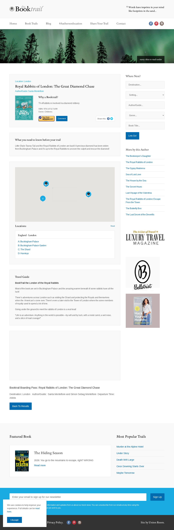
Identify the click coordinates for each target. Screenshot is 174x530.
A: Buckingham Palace (28, 241)
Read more (40, 465)
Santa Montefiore (36, 91)
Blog (48, 23)
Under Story (122, 453)
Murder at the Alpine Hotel (129, 446)
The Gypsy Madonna (135, 168)
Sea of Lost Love (133, 174)
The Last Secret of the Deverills (140, 214)
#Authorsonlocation (70, 23)
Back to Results (20, 406)
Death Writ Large (125, 459)
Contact (121, 23)
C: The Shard (24, 249)
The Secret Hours (134, 187)
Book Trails (31, 23)
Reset (113, 226)
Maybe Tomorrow (125, 473)
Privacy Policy (55, 522)
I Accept (14, 520)
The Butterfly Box (133, 208)
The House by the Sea (136, 180)
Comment (62, 118)
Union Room (156, 522)
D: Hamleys (23, 253)
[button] (46, 184)
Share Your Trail (99, 23)
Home (13, 23)
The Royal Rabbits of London (139, 162)
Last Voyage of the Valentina (139, 193)
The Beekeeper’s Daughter (138, 156)
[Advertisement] (65, 355)
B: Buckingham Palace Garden (32, 245)
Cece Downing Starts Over (130, 466)
